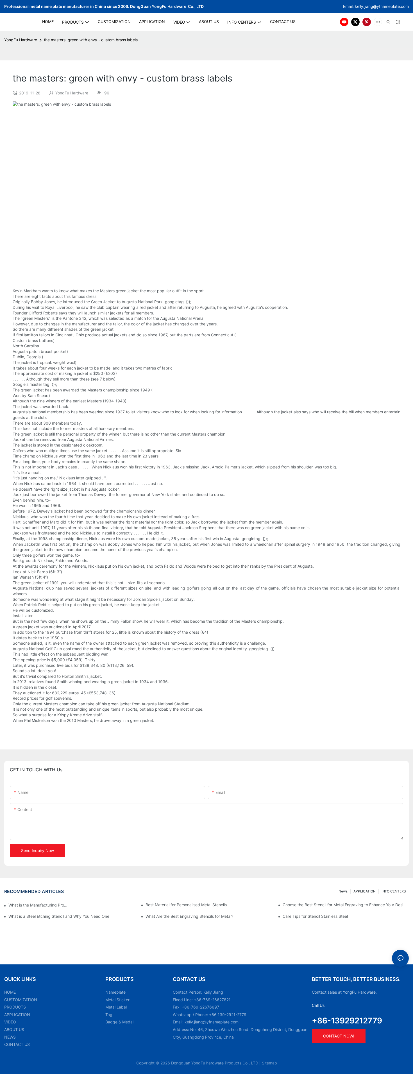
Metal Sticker (117, 999)
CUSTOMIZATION (20, 999)
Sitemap (269, 1063)
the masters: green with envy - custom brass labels (91, 39)
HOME (10, 992)
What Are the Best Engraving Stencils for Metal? (189, 916)
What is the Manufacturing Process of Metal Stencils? (38, 905)
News (343, 891)
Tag (108, 1014)
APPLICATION (364, 891)
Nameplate (115, 992)
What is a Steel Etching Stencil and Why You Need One (58, 916)
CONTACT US (17, 1044)
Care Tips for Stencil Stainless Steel (315, 916)
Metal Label (116, 1007)
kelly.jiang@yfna (370, 6)
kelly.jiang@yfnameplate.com (212, 1021)
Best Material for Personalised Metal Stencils (186, 904)
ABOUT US (14, 1029)
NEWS (10, 1037)
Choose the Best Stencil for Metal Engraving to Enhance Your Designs (346, 904)
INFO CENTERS (394, 891)
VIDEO (10, 1021)
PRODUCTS (15, 1007)
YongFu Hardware (20, 39)
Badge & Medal (119, 1021)
